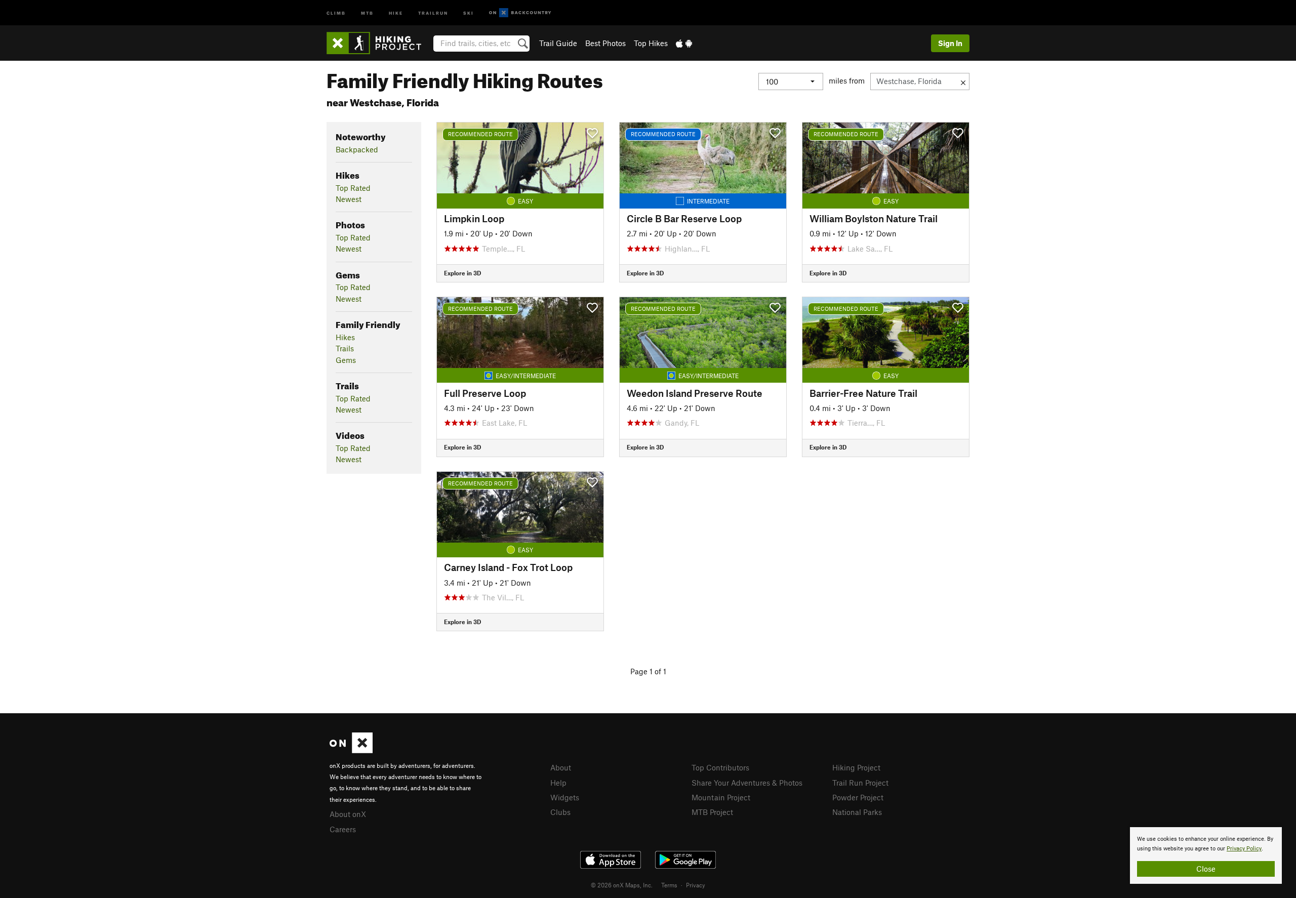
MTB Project (712, 812)
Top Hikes (651, 43)
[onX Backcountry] (520, 13)
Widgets (564, 797)
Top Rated (353, 187)
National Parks (857, 812)
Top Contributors (720, 767)
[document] (1206, 855)
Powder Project (857, 797)
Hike (396, 12)
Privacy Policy (1244, 848)
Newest (348, 198)
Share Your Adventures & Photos (747, 782)
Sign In (950, 43)
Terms (669, 884)
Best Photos (605, 43)
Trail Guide (558, 43)
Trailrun (433, 12)
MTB (367, 12)
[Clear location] (963, 81)
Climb (336, 12)
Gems (346, 359)
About (560, 767)
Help (558, 782)
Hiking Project (856, 767)
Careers (343, 829)
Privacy (695, 884)
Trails (345, 348)
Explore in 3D (462, 272)
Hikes (345, 337)
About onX (348, 814)
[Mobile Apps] (684, 43)
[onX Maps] (351, 750)
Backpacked (357, 149)
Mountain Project (721, 797)
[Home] (379, 43)
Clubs (560, 812)
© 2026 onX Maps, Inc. (622, 884)
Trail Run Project (860, 782)
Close (1206, 868)
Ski (468, 12)
